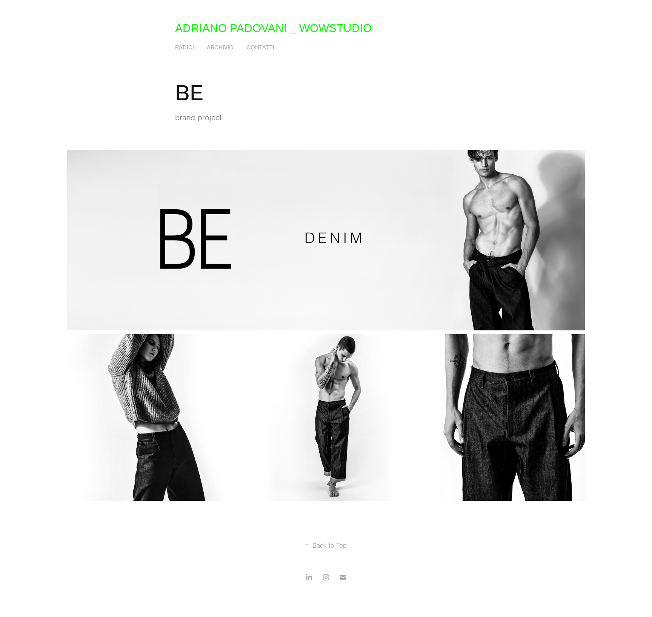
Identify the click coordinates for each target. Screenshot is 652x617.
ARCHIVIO (220, 47)
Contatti (260, 47)
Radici (184, 47)
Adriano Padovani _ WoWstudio (273, 28)
